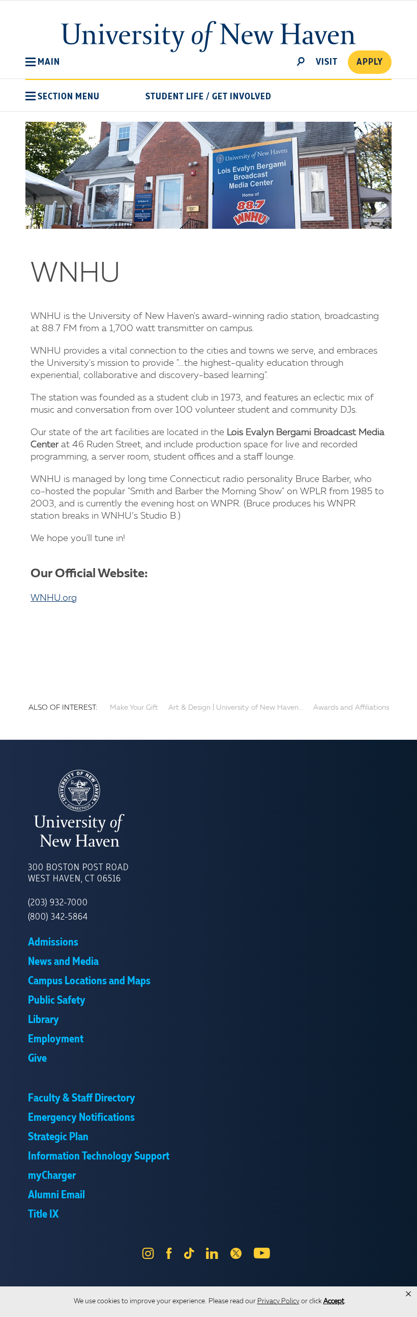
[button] (42, 62)
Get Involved (242, 96)
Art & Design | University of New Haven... (235, 707)
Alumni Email (56, 1195)
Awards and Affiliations (351, 707)
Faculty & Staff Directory (81, 1098)
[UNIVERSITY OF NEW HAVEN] (208, 808)
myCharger (52, 1175)
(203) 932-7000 (58, 902)
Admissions (53, 942)
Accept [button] (333, 1301)
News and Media (63, 961)
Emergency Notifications (81, 1117)
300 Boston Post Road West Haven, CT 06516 (78, 873)
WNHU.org (54, 598)
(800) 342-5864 (58, 917)
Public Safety (56, 1000)
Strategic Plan (58, 1137)
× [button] (408, 1294)
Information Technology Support (98, 1156)
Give (37, 1058)
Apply (369, 62)
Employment (55, 1039)
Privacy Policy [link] (278, 1301)
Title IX (43, 1214)
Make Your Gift (134, 707)
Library (43, 1020)
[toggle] (301, 61)
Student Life (174, 96)
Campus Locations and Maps (89, 981)
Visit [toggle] (327, 62)
